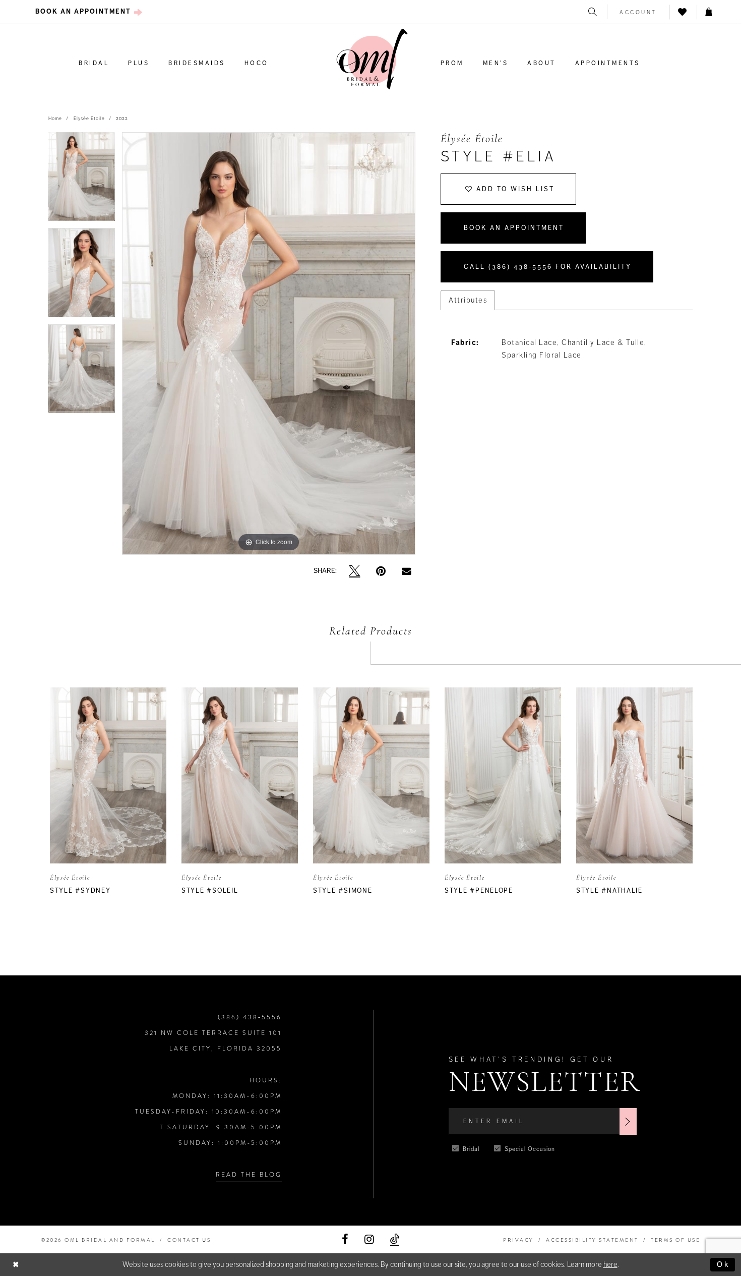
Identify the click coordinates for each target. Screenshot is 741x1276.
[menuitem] (89, 12)
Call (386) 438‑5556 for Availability (548, 267)
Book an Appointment (514, 228)
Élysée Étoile (89, 118)
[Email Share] (406, 571)
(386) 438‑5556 (250, 1017)
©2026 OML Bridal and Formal (98, 1240)
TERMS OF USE (675, 1240)
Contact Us (189, 1240)
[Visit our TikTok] (394, 1239)
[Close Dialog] (16, 1264)
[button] (638, 12)
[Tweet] (354, 571)
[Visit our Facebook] (345, 1239)
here (610, 1264)
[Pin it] (381, 571)
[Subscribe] (628, 1121)
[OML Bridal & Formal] (372, 59)
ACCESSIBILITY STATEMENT (592, 1240)
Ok (723, 1264)
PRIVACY (518, 1240)
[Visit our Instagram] (369, 1239)
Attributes (468, 300)
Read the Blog (249, 1174)
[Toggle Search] (593, 12)
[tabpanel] (81, 180)
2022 (122, 118)
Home (55, 118)
